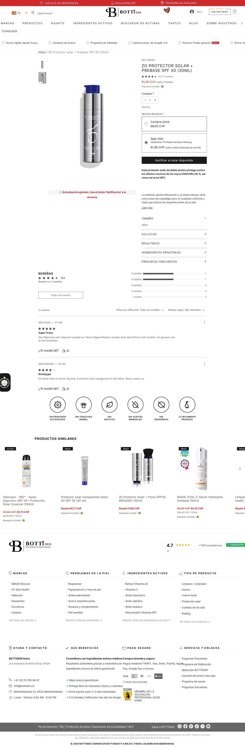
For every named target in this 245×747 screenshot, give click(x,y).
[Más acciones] (204, 322)
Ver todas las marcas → (22, 620)
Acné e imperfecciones (80, 600)
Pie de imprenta (47, 726)
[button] (234, 11)
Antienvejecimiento (78, 595)
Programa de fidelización (195, 664)
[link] (157, 76)
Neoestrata (17, 600)
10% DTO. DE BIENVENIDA (61, 2)
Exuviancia (16, 606)
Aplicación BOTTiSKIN (193, 669)
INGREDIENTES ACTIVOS (148, 573)
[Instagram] (180, 726)
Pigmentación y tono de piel (83, 589)
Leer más (147, 207)
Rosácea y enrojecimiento (82, 606)
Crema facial (188, 595)
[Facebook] (185, 726)
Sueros (184, 589)
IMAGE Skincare (19, 583)
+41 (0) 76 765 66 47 (26, 680)
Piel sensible (74, 612)
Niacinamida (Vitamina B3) (139, 612)
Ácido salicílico (132, 600)
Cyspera (15, 612)
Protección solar (190, 601)
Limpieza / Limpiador (192, 583)
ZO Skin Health (19, 589)
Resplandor (74, 583)
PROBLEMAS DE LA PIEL (90, 573)
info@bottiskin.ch (24, 685)
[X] (203, 726)
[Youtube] (208, 726)
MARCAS (20, 573)
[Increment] (155, 100)
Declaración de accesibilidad (109, 726)
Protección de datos (78, 726)
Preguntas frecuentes (193, 658)
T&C (61, 726)
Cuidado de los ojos (192, 607)
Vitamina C (130, 589)
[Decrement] (144, 100)
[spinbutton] (150, 100)
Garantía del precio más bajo (197, 675)
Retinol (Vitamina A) (135, 583)
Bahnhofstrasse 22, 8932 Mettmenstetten (36, 691)
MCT (131, 726)
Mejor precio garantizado (83, 680)
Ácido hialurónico (134, 595)
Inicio (41, 52)
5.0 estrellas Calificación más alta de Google (93, 697)
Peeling (184, 613)
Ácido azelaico (132, 606)
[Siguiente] (240, 468)
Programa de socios (192, 681)
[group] (122, 483)
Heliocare (15, 595)
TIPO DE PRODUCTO (200, 573)
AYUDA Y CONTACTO (30, 647)
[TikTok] (197, 726)
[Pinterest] (191, 726)
